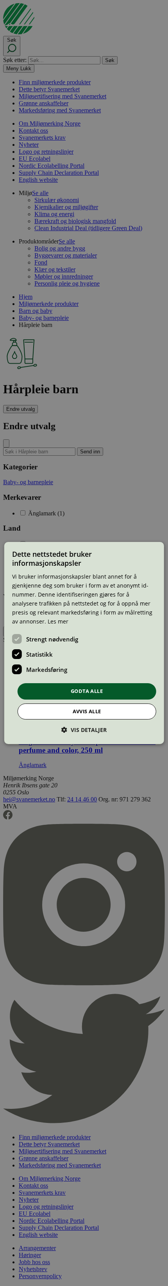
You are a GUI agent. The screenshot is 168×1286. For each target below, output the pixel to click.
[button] (84, 729)
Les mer (58, 621)
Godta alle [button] (87, 691)
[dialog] (84, 643)
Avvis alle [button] (87, 711)
